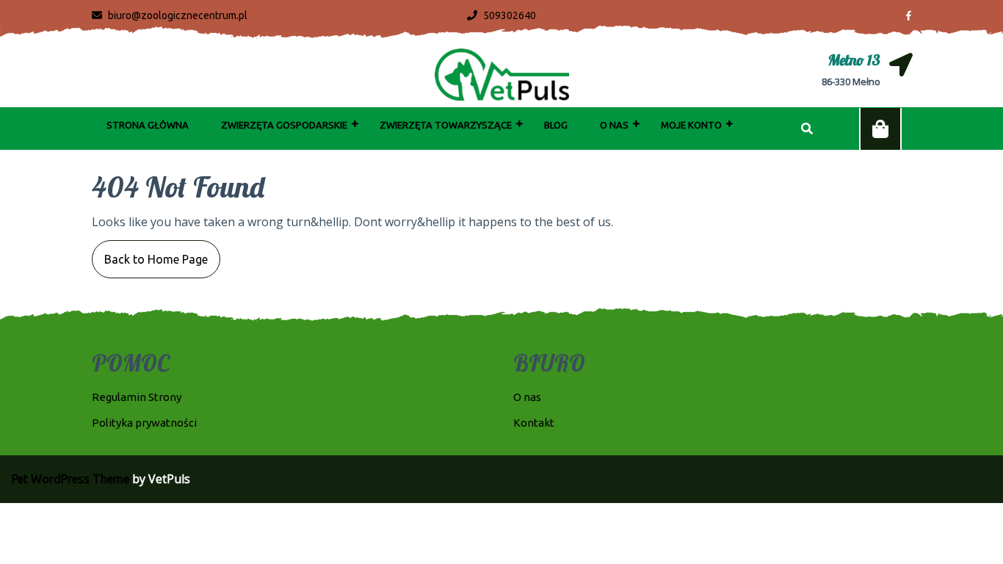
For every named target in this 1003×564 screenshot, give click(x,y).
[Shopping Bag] (880, 129)
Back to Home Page (150, 253)
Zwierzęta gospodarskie (284, 125)
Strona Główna (147, 125)
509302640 (501, 15)
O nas (614, 125)
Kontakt (533, 422)
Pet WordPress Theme (70, 478)
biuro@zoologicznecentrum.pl (169, 15)
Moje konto (691, 125)
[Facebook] (902, 14)
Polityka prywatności (144, 422)
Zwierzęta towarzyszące (446, 125)
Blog (556, 125)
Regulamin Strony (136, 397)
